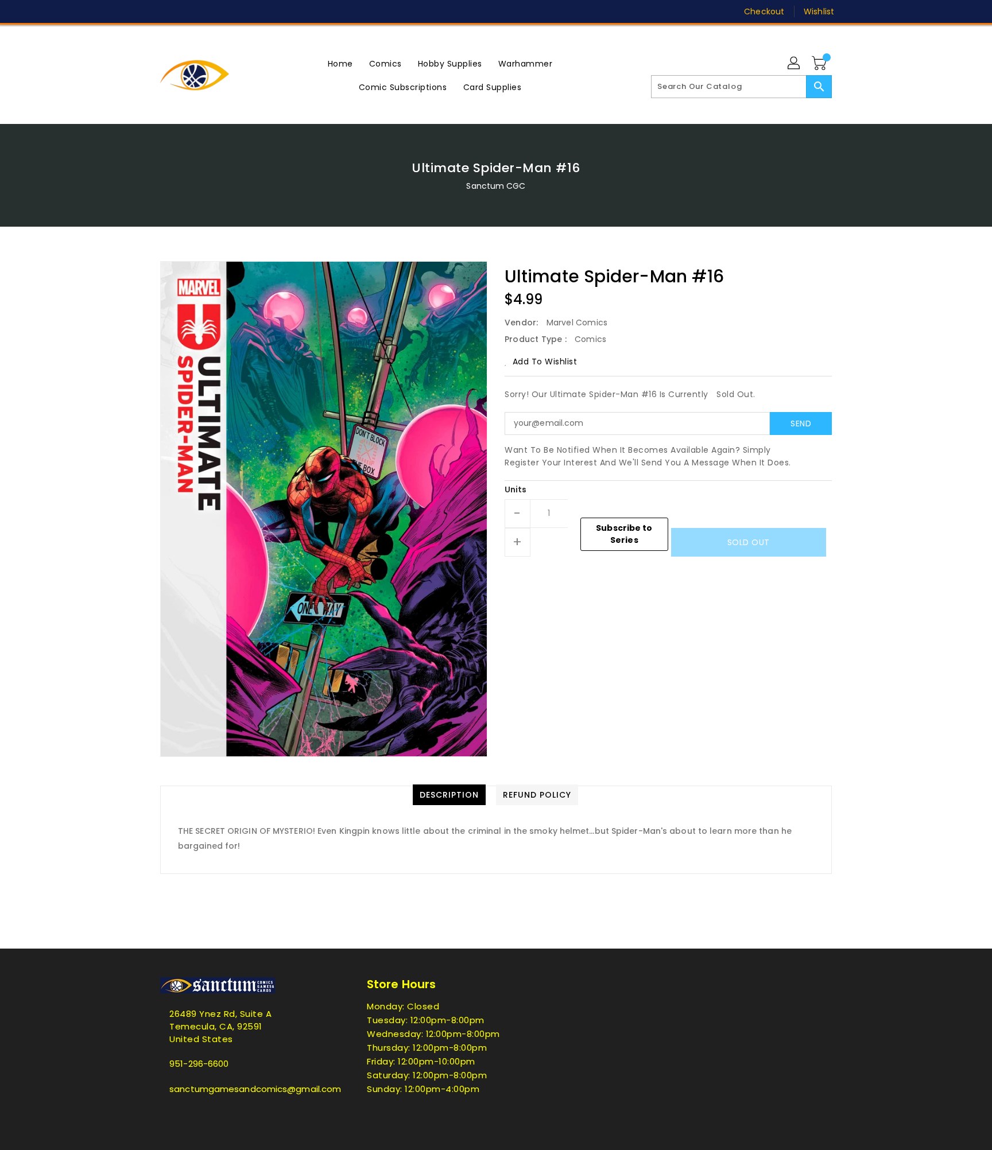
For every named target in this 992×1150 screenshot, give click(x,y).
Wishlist (819, 11)
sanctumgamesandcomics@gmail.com (240, 1089)
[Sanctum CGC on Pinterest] (187, 11)
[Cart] (820, 63)
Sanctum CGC (495, 186)
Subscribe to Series (624, 534)
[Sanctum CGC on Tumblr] (231, 11)
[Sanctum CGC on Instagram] (209, 11)
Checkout (764, 11)
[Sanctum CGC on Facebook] (144, 11)
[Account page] (794, 63)
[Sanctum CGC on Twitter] (166, 11)
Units (516, 489)
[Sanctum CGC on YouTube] (253, 11)
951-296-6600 (198, 1064)
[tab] (449, 794)
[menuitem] (340, 63)
